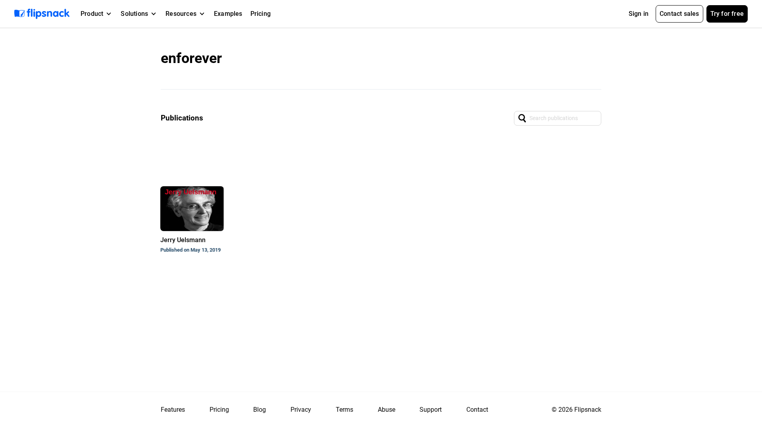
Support (430, 409)
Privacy (301, 409)
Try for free (727, 13)
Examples (228, 13)
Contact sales (679, 13)
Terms (344, 409)
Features (173, 409)
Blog (259, 409)
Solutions (134, 13)
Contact (477, 409)
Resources (180, 13)
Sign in (638, 13)
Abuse (386, 409)
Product (92, 13)
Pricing (260, 13)
